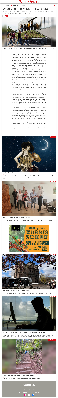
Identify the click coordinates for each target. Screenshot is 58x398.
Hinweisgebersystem (29, 392)
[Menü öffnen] (1, 1)
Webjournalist (37, 392)
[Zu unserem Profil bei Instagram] (25, 394)
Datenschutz (24, 390)
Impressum (30, 390)
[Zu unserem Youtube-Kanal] (29, 394)
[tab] (5, 16)
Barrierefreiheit (21, 392)
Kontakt (29, 389)
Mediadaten (34, 389)
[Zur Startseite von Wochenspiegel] (29, 1)
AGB (35, 390)
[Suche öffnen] (57, 1)
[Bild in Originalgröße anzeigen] (29, 32)
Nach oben (6, 134)
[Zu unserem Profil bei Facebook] (33, 394)
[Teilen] (55, 5)
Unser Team (23, 389)
